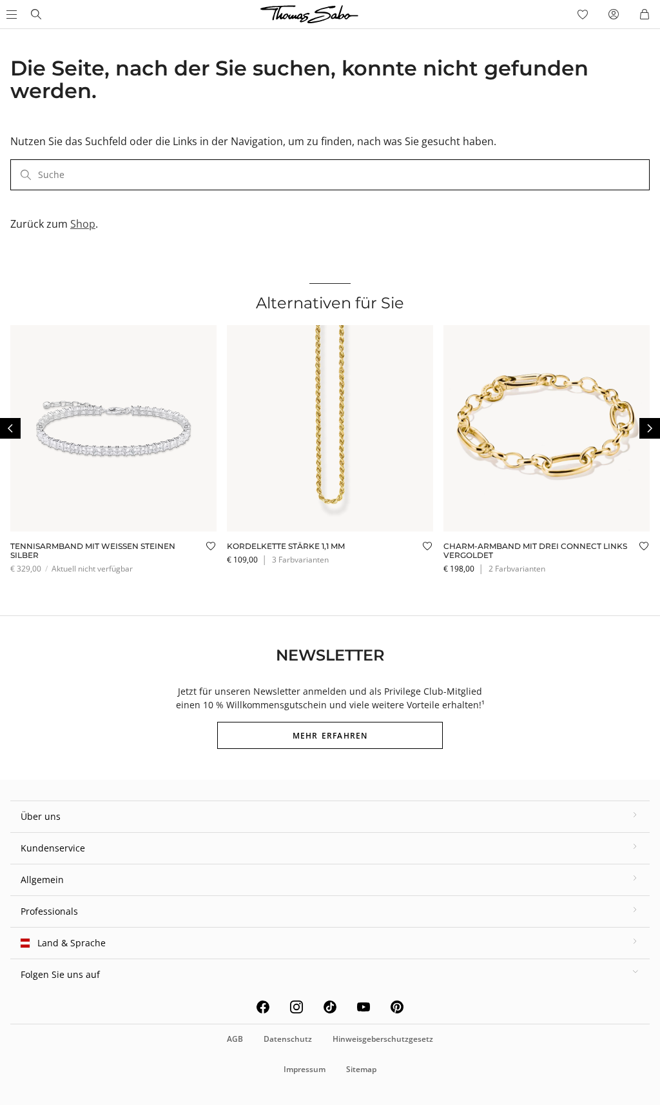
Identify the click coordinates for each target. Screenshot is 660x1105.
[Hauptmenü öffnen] (10, 14)
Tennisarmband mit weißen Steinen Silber (92, 550)
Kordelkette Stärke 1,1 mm (286, 546)
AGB (235, 1038)
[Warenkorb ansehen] (644, 14)
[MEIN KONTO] (613, 14)
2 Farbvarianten (517, 568)
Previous (10, 428)
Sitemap (361, 1069)
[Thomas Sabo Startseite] (36, 14)
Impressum (304, 1069)
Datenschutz (288, 1038)
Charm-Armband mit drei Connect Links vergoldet (535, 550)
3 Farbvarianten (300, 559)
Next (649, 428)
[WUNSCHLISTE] (582, 14)
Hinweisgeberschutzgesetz (383, 1038)
